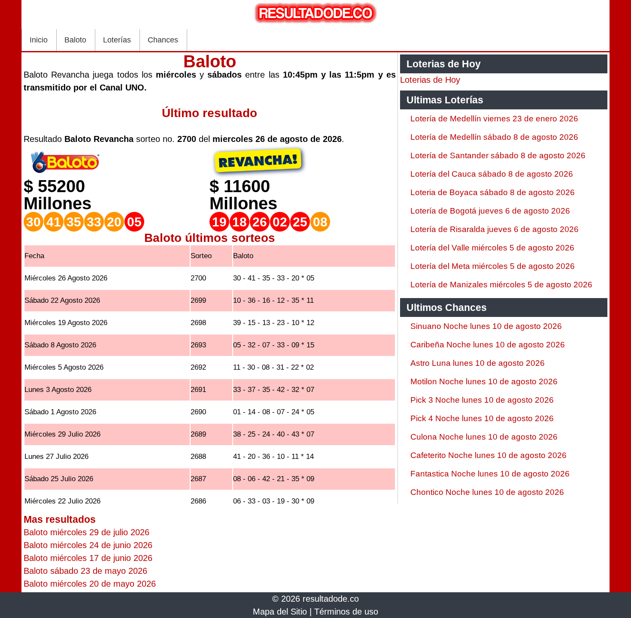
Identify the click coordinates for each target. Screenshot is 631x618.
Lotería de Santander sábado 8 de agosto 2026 (497, 155)
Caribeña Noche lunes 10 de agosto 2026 (487, 344)
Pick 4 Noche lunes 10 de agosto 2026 (482, 418)
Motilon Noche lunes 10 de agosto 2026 (484, 381)
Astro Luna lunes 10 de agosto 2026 (477, 363)
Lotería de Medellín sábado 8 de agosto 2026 (494, 137)
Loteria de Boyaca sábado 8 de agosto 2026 (492, 192)
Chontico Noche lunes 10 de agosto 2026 (487, 492)
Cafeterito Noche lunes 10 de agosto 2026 (488, 455)
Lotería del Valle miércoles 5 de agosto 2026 (492, 247)
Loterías (117, 40)
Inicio (39, 40)
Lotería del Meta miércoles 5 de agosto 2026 (492, 266)
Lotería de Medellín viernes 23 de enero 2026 (494, 118)
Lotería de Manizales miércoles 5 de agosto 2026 (501, 284)
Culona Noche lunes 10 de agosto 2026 (484, 436)
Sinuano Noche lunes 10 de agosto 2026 (486, 326)
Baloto (75, 40)
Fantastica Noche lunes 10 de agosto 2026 (490, 473)
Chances (163, 40)
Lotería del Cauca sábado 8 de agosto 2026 (491, 173)
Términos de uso (346, 611)
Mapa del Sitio (280, 611)
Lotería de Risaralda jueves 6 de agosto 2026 (494, 229)
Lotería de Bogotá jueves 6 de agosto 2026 (490, 210)
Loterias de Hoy (430, 79)
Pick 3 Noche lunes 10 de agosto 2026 (482, 399)
